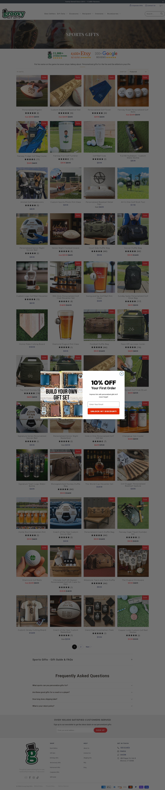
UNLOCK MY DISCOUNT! (104, 411)
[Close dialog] (122, 374)
